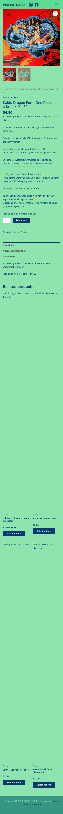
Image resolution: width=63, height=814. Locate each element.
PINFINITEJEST (14, 5)
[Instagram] (31, 5)
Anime (6, 97)
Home (5, 89)
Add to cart (21, 220)
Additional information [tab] (14, 251)
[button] (55, 13)
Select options (13, 533)
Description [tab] (9, 245)
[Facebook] (37, 5)
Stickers (14, 89)
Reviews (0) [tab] (9, 256)
